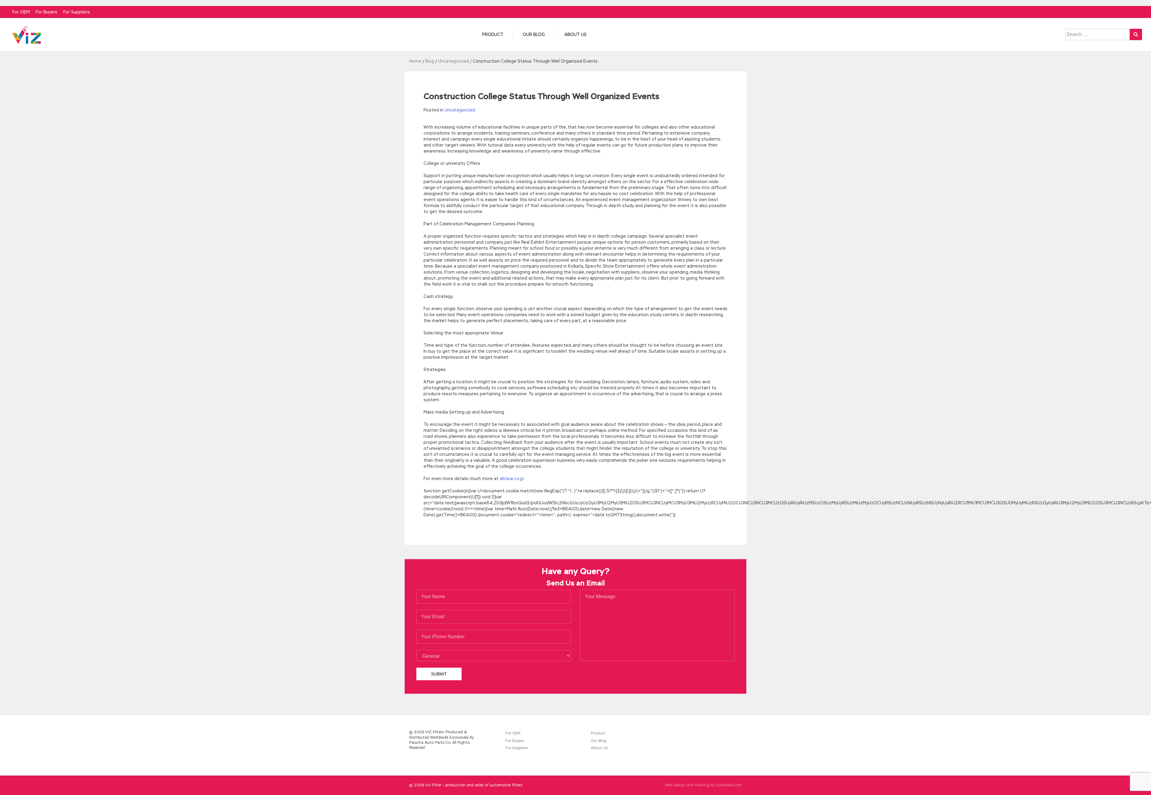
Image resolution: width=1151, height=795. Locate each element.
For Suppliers (76, 12)
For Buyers (46, 12)
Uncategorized (460, 110)
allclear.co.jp (512, 478)
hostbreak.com (728, 785)
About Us (575, 34)
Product (492, 34)
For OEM (21, 12)
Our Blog (534, 34)
